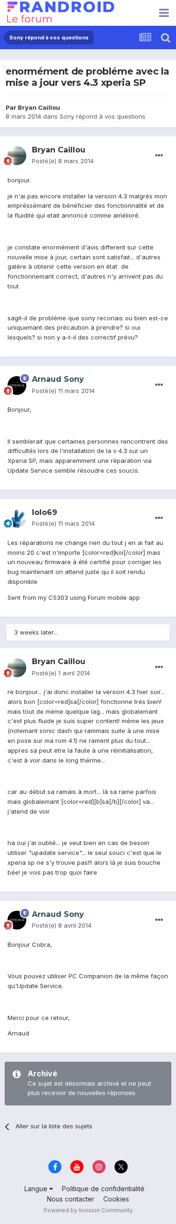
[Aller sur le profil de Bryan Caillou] (17, 155)
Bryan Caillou (39, 107)
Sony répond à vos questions (102, 116)
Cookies (116, 1199)
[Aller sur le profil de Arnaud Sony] (17, 385)
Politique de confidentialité (103, 1189)
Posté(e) (63, 161)
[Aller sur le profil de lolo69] (17, 518)
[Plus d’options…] (159, 155)
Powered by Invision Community (88, 1210)
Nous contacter (70, 1199)
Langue (36, 1189)
